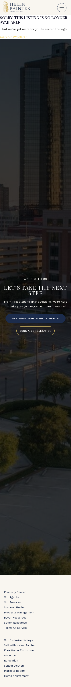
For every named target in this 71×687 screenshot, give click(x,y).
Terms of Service (15, 627)
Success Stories (14, 607)
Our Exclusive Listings (18, 640)
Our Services (12, 602)
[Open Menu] (61, 7)
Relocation (11, 660)
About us (10, 655)
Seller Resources (15, 622)
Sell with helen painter (19, 645)
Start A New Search (13, 36)
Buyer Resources (15, 617)
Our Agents (11, 597)
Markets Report (14, 670)
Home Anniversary (16, 676)
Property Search (15, 592)
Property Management (19, 612)
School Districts (14, 665)
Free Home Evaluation (19, 650)
